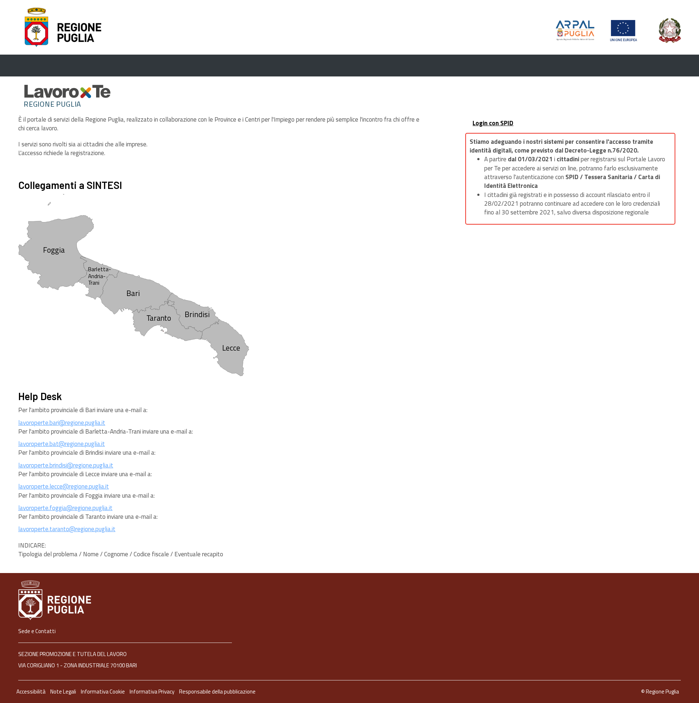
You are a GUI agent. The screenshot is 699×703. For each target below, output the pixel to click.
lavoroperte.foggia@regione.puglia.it (65, 508)
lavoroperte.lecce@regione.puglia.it (63, 486)
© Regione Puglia (660, 691)
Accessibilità (31, 691)
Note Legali (63, 691)
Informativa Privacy (152, 691)
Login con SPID (493, 123)
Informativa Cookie (103, 691)
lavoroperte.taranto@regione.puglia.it (66, 529)
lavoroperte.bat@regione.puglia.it (61, 444)
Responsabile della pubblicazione (217, 691)
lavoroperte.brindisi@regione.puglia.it (65, 465)
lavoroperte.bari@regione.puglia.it (61, 422)
